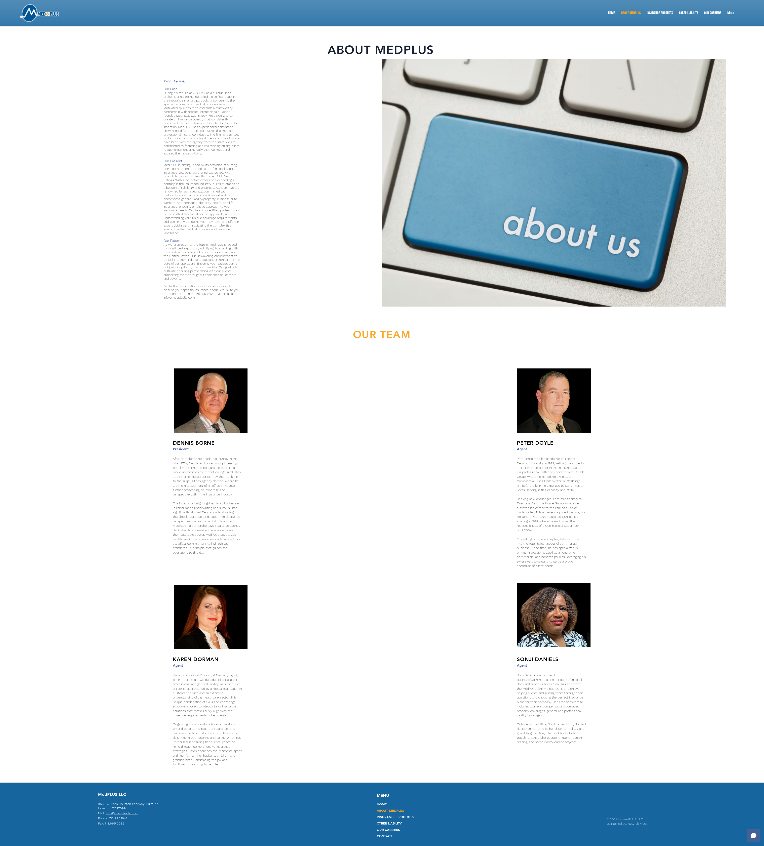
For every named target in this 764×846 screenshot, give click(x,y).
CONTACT (384, 836)
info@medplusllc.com (179, 297)
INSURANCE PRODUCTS (395, 817)
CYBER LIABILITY (389, 823)
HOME (382, 804)
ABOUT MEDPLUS (390, 811)
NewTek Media (638, 823)
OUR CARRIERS (388, 830)
